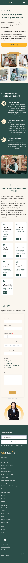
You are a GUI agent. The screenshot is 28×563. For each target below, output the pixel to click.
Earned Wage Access (6, 488)
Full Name (6, 318)
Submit (12, 392)
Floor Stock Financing (6, 462)
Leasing (8, 367)
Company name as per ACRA (11, 341)
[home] (7, 2)
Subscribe (14, 442)
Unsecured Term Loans (7, 474)
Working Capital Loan (12, 365)
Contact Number (8, 333)
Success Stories (5, 507)
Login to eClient (5, 522)
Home (2, 526)
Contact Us (4, 529)
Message (6, 372)
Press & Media (5, 513)
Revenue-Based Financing (8, 480)
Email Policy (4, 549)
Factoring (9, 363)
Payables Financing (6, 471)
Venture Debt (4, 477)
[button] (23, 2)
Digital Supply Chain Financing (9, 486)
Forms (3, 516)
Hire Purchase (4, 460)
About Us (3, 532)
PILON (3, 501)
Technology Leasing (6, 483)
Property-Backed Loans (7, 465)
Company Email (7, 325)
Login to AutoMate (6, 519)
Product (6, 358)
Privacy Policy (4, 544)
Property (9, 361)
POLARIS (3, 498)
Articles (3, 510)
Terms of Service (5, 547)
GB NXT (3, 495)
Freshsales (15, 398)
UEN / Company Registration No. (12, 350)
